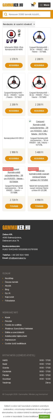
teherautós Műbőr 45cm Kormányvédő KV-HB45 (14, 48)
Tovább (14, 206)
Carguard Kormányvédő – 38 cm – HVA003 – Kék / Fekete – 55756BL (39, 49)
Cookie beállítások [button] (30, 416)
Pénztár (8, 321)
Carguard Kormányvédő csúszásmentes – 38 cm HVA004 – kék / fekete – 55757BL (39, 141)
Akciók (8, 285)
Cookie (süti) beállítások (15, 343)
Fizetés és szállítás (13, 325)
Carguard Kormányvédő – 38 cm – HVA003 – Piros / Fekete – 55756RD (39, 95)
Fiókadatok (10, 300)
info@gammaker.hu (17, 258)
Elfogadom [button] (44, 417)
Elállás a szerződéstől (14, 332)
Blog (7, 289)
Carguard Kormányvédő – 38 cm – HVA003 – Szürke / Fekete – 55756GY (14, 95)
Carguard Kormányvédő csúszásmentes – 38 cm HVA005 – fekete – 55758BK (14, 189)
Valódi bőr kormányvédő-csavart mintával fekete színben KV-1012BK (39, 188)
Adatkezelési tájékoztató (16, 336)
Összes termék (11, 282)
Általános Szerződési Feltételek (19, 328)
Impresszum (10, 340)
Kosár (7, 317)
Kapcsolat (9, 297)
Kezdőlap (9, 278)
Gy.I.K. (8, 293)
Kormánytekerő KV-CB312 (14, 138)
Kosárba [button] (14, 65)
